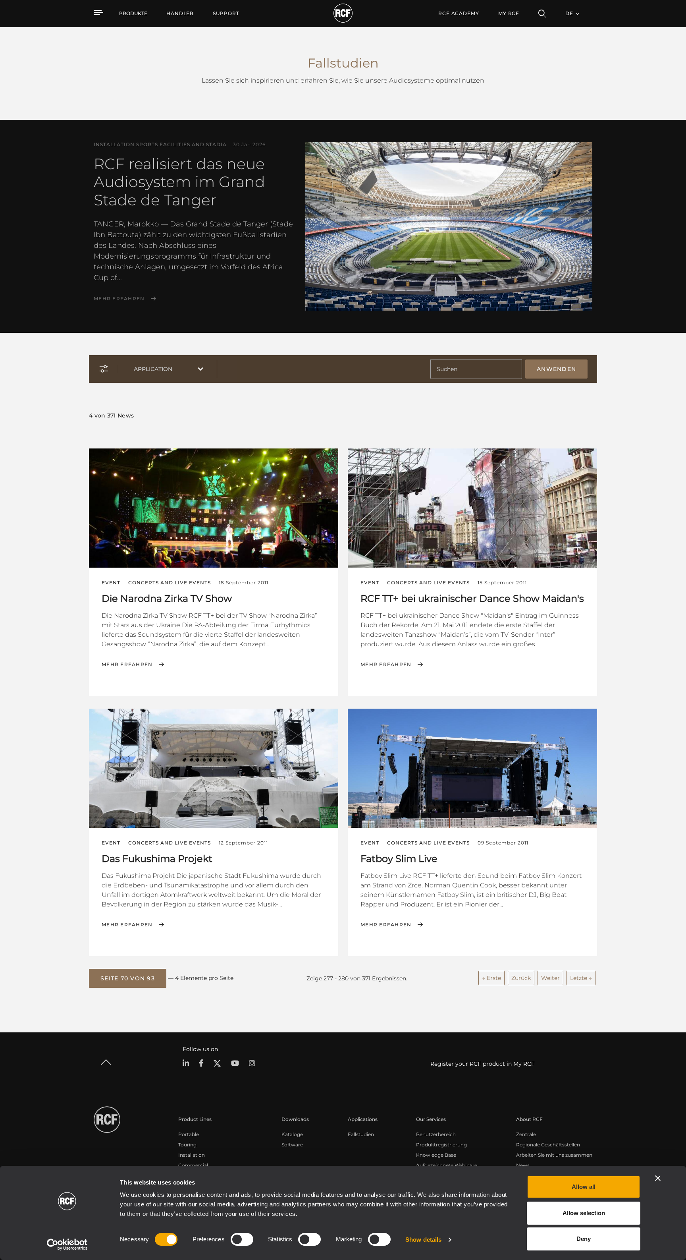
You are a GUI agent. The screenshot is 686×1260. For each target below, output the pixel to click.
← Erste (491, 978)
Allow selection (584, 1213)
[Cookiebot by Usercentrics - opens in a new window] (67, 1244)
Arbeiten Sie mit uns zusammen (554, 1155)
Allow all (583, 1186)
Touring (187, 1145)
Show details (423, 1239)
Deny (583, 1238)
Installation (191, 1155)
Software (292, 1145)
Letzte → (581, 978)
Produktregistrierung (441, 1145)
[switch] (242, 1239)
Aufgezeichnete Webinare (446, 1165)
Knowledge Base (436, 1155)
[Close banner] (658, 1178)
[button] (127, 978)
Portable (188, 1134)
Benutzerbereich (436, 1134)
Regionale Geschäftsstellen (548, 1145)
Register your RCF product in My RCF (482, 1063)
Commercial (193, 1165)
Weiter (550, 978)
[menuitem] (180, 13)
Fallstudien (361, 1134)
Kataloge (292, 1134)
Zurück (521, 978)
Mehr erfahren (119, 298)
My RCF (508, 13)
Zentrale (526, 1134)
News (523, 1165)
